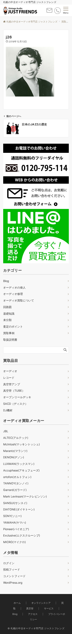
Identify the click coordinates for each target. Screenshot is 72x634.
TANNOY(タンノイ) (15, 483)
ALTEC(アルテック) (15, 437)
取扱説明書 (10, 339)
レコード (8, 377)
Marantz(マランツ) (15, 451)
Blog (6, 281)
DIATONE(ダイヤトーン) (19, 509)
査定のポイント (13, 326)
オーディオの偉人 (14, 287)
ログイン (8, 563)
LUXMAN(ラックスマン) (18, 463)
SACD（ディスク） (15, 403)
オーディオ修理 (13, 294)
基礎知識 (8, 313)
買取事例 (8, 333)
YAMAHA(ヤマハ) (14, 522)
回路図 (7, 307)
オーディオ (10, 371)
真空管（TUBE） (14, 390)
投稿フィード (11, 569)
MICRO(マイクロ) (14, 542)
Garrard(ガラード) (15, 490)
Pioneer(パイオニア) (16, 529)
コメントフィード (14, 576)
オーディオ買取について (18, 300)
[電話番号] (57, 10)
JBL (5, 431)
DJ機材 (7, 410)
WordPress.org (12, 582)
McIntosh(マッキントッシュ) (21, 444)
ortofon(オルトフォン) (17, 477)
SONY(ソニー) (12, 516)
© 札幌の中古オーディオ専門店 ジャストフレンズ (36, 628)
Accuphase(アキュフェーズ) (21, 470)
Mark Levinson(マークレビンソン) (25, 496)
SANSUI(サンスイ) (15, 503)
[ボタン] (49, 12)
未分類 (7, 320)
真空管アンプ (11, 384)
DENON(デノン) (13, 457)
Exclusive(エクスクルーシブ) (21, 535)
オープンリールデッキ (17, 397)
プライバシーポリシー (47, 617)
